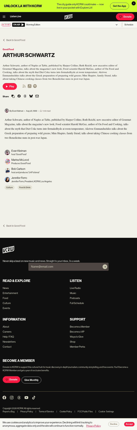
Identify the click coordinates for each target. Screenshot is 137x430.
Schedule (128, 24)
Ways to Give (76, 336)
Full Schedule (77, 303)
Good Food (8, 49)
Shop (72, 341)
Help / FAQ (8, 336)
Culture (9, 187)
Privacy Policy (25, 411)
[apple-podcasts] (30, 87)
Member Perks (77, 346)
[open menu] (5, 16)
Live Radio (75, 288)
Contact (7, 346)
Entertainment (10, 293)
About (6, 326)
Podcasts (75, 298)
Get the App (119, 6)
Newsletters (9, 341)
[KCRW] (8, 252)
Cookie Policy (64, 411)
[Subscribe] (105, 266)
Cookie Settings (106, 411)
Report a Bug (9, 411)
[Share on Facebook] (19, 96)
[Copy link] (13, 96)
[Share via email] (37, 96)
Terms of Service (45, 411)
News (6, 288)
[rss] (24, 87)
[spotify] (35, 87)
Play (11, 86)
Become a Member (80, 326)
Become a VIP (77, 331)
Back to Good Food (15, 40)
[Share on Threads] (25, 96)
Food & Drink (25, 187)
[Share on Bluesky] (31, 96)
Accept (129, 424)
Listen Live (15, 16)
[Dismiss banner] (134, 3)
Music (73, 293)
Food (5, 298)
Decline (113, 424)
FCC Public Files (84, 411)
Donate (127, 16)
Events (6, 308)
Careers (7, 331)
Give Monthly (31, 380)
